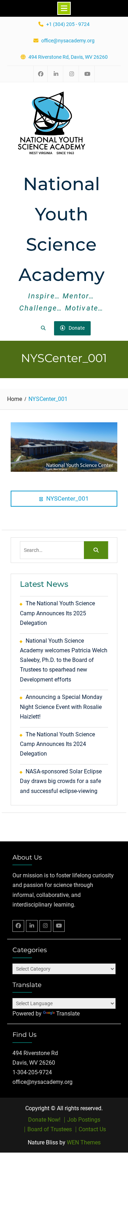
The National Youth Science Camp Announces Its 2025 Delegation (57, 613)
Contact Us (92, 1129)
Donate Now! (44, 1120)
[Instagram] (45, 926)
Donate (77, 328)
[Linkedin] (32, 926)
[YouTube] (59, 926)
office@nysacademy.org (68, 41)
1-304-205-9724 (32, 1072)
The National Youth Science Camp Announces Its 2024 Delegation (57, 744)
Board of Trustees (49, 1129)
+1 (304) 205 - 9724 (68, 24)
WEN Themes (84, 1142)
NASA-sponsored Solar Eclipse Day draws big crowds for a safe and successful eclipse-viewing (61, 781)
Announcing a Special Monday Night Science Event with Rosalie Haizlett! (61, 707)
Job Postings (83, 1120)
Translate (68, 1013)
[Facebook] (18, 926)
